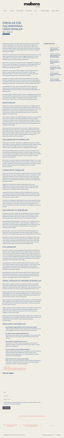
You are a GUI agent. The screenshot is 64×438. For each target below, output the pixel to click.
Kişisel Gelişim (29, 10)
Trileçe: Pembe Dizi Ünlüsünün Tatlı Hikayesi (55, 80)
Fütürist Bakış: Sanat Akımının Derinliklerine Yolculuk (14, 369)
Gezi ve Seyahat (19, 10)
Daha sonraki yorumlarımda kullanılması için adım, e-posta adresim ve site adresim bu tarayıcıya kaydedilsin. (22, 403)
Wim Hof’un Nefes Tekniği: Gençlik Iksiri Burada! (55, 62)
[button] (32, 14)
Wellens (4, 32)
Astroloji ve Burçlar (45, 10)
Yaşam (5, 10)
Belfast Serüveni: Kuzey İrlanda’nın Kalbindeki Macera (15, 368)
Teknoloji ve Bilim (55, 10)
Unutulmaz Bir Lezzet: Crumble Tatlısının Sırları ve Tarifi (55, 68)
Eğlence (12, 10)
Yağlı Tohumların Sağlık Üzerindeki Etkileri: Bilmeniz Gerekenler (55, 56)
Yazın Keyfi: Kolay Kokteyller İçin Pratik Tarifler (55, 50)
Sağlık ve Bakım (7, 366)
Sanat (35, 10)
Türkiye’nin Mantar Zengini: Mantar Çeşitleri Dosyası (56, 74)
